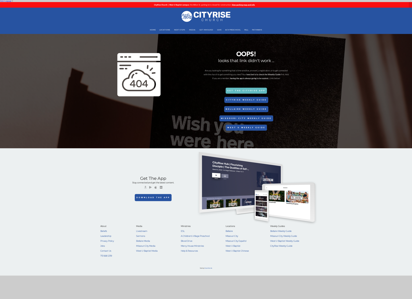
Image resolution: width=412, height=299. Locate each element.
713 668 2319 (106, 256)
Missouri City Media (145, 246)
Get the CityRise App (246, 91)
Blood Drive (186, 241)
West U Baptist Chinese (237, 251)
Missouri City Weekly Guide (246, 118)
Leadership (105, 236)
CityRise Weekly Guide (246, 100)
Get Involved (206, 30)
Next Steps (180, 30)
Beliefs (103, 231)
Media (192, 30)
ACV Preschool (233, 30)
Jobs (102, 246)
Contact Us (105, 251)
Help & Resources (189, 251)
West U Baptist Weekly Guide (284, 241)
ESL (183, 231)
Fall (246, 30)
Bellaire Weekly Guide (246, 109)
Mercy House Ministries (192, 246)
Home (153, 30)
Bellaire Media (143, 241)
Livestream (141, 231)
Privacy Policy (107, 241)
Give (219, 30)
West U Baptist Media (147, 251)
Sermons (140, 236)
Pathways (257, 30)
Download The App (153, 198)
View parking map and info (243, 5)
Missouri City (232, 236)
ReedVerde (208, 268)
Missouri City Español (236, 241)
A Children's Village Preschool (195, 236)
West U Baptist (233, 246)
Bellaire (229, 231)
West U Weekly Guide (246, 128)
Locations (165, 30)
